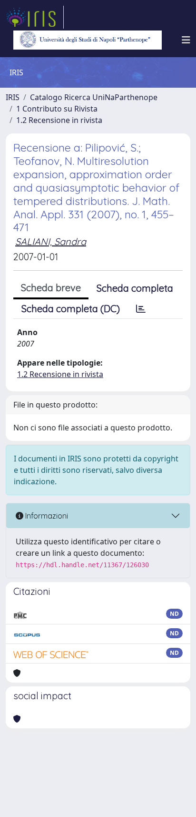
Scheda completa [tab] (135, 288)
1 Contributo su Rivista (57, 108)
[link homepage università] (87, 40)
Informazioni (45, 516)
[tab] (141, 309)
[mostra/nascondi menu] (186, 40)
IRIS (13, 97)
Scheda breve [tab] (51, 288)
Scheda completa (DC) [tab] (70, 309)
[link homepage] (35, 17)
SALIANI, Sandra (50, 241)
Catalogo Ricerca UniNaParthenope (93, 97)
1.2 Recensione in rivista (59, 120)
